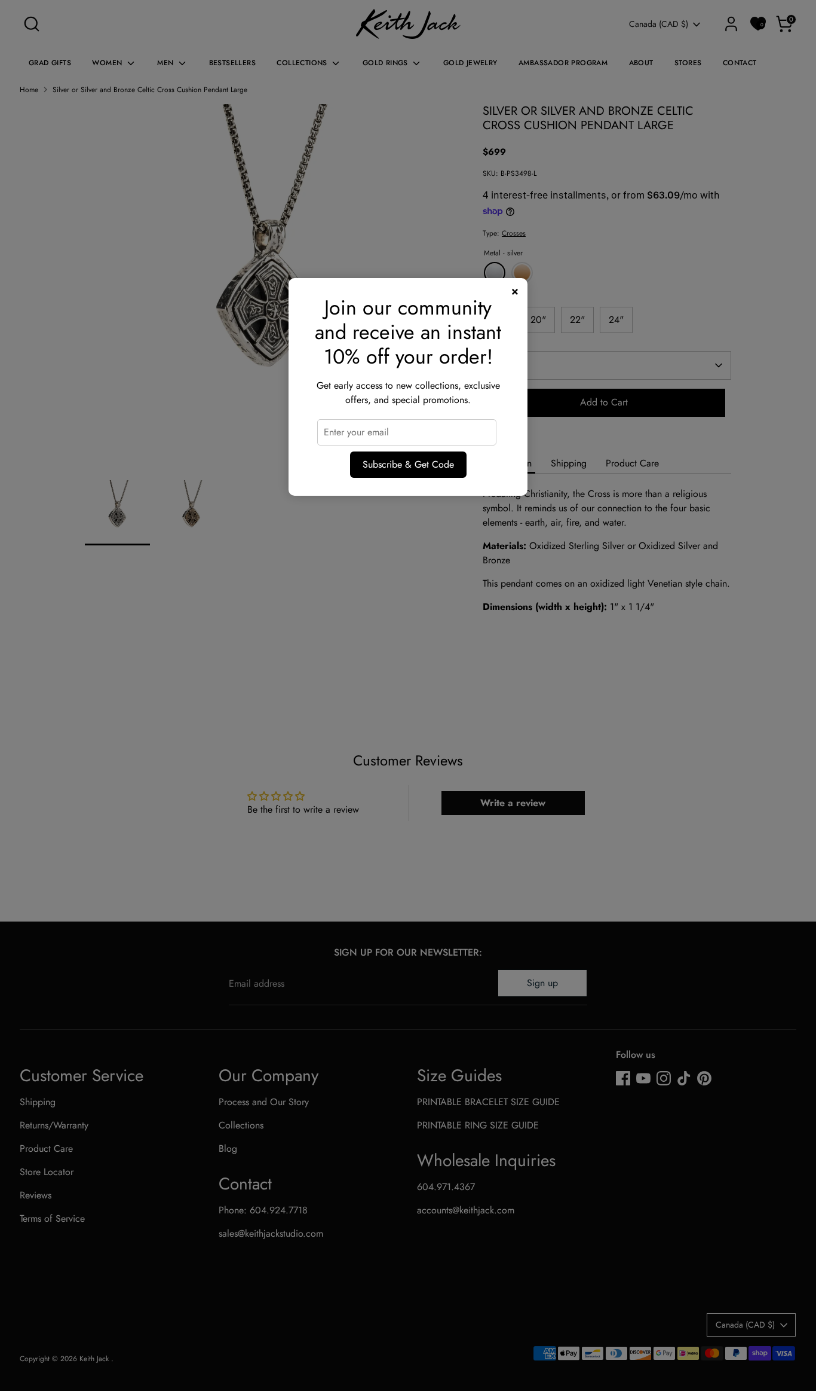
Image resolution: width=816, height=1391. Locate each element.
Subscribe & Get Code (408, 464)
